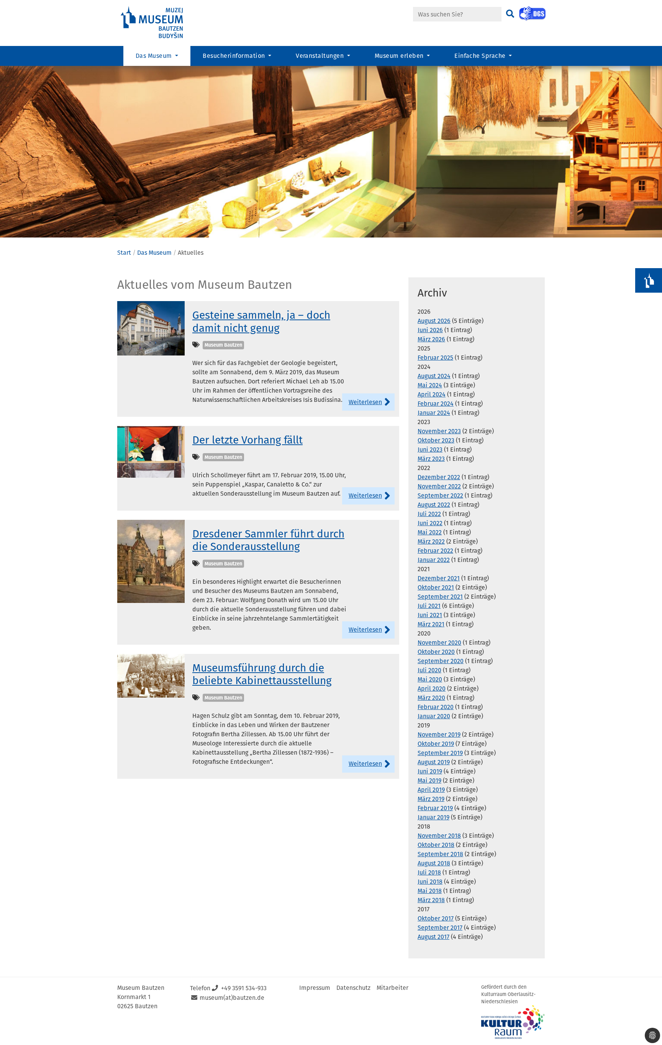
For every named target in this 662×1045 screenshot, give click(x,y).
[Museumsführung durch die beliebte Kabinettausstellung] (151, 675)
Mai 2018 (430, 890)
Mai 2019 (429, 780)
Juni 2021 (430, 615)
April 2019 (431, 789)
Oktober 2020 (436, 651)
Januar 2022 (434, 559)
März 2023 (431, 458)
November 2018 (439, 835)
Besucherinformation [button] (235, 55)
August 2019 (434, 762)
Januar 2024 (434, 412)
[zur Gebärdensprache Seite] (532, 13)
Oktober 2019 (436, 743)
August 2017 (433, 936)
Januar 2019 (433, 817)
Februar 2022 (435, 550)
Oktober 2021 (436, 587)
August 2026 (434, 320)
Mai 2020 (430, 679)
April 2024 (432, 394)
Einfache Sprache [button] (480, 55)
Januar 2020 (434, 716)
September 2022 (440, 495)
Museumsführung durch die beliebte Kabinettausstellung (262, 674)
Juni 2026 (430, 330)
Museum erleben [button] (400, 55)
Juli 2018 (429, 872)
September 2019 (440, 753)
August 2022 (434, 504)
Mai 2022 (430, 532)
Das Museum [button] (155, 55)
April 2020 (432, 688)
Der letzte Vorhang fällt (247, 440)
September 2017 (440, 927)
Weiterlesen (365, 402)
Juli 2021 (429, 605)
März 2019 (431, 799)
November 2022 (439, 486)
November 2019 (439, 734)
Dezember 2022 (439, 477)
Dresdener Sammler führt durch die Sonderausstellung (268, 540)
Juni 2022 (430, 523)
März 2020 (431, 697)
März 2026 (431, 339)
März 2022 (431, 541)
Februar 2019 (435, 808)
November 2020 (439, 642)
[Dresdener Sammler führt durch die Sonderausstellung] (151, 561)
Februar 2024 (436, 403)
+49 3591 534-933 (244, 988)
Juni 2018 (430, 881)
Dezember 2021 (439, 578)
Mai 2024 (430, 385)
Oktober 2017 (436, 918)
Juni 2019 (430, 771)
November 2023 (439, 431)
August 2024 (434, 376)
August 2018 (434, 863)
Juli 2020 (429, 670)
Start (124, 252)
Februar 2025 (435, 357)
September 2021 (440, 596)
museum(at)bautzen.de (232, 997)
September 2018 (440, 854)
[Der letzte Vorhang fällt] (151, 451)
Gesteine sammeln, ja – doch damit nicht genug (261, 321)
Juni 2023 (430, 449)
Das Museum (154, 252)
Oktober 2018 (436, 844)
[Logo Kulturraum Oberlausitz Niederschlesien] (513, 1022)
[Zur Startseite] (158, 22)
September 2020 (441, 661)
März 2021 (431, 624)
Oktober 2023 (436, 440)
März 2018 (431, 900)
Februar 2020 (436, 707)
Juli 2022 (429, 514)
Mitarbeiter (392, 987)
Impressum (314, 987)
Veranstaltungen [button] (321, 55)
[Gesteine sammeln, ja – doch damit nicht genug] (151, 327)
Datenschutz (353, 987)
